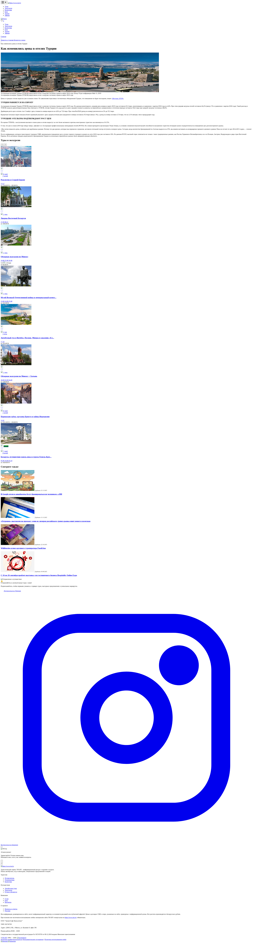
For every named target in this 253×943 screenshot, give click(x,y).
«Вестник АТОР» (118, 98)
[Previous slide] (2, 145)
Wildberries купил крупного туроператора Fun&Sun (23, 548)
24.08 (3, 260)
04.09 (10, 380)
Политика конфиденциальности (11, 939)
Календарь (8, 10)
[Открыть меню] (4, 2)
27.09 (3, 222)
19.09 (7, 461)
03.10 (10, 461)
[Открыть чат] (2, 861)
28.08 (3, 380)
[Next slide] (5, 145)
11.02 (2, 420)
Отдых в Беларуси (11, 892)
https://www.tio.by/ (71, 917)
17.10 (2, 342)
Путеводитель (9, 878)
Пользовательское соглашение (33, 939)
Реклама (7, 911)
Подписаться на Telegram (12, 591)
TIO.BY (4, 938)
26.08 (10, 260)
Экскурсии (8, 8)
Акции (7, 13)
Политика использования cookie (55, 939)
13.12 (2, 183)
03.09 (7, 380)
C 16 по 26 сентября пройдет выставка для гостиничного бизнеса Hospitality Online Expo (39, 575)
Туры (6, 6)
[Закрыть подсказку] (1, 847)
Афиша (7, 15)
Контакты (8, 902)
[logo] (14, 3)
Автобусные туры (11, 888)
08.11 (6, 222)
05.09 (3, 461)
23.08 (3, 301)
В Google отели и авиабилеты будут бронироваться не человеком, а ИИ (31, 494)
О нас (7, 899)
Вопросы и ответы (11, 909)
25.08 (7, 260)
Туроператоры (9, 880)
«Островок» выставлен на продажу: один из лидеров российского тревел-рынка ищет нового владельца (45, 521)
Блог (6, 12)
